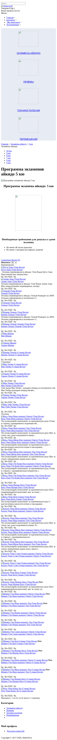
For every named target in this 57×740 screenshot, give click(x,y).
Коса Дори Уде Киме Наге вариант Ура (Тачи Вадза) (24, 478)
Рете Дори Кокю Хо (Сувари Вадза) (17, 691)
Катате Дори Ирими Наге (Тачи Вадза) (18, 584)
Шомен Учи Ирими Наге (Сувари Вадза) (19, 681)
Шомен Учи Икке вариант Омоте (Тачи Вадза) (22, 596)
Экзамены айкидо (18, 144)
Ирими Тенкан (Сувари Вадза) (15, 355)
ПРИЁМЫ (28, 81)
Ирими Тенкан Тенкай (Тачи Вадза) (17, 326)
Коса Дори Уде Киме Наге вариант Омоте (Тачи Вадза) (26, 466)
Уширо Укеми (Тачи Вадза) (13, 397)
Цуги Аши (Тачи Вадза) (12, 269)
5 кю (31, 144)
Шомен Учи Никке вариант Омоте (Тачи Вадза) (22, 615)
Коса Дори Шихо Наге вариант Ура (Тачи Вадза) (23, 454)
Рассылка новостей (15, 731)
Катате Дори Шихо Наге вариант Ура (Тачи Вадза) (24, 544)
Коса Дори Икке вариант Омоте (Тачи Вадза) (21, 419)
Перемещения (12, 715)
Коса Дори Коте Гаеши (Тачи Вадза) (17, 499)
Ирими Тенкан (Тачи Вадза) (13, 314)
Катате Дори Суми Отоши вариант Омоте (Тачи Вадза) (26, 556)
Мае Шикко (6, 336)
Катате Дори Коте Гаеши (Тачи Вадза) (18, 575)
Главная (4, 144)
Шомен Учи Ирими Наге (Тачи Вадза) (18, 653)
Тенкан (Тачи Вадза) (10, 305)
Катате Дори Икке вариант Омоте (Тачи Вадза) (22, 511)
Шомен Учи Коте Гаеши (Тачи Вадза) (18, 643)
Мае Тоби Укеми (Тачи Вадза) (14, 407)
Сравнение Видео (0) (10, 260)
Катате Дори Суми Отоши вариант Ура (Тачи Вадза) (25, 565)
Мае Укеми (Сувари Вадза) (13, 367)
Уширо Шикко (7, 345)
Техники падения (14, 713)
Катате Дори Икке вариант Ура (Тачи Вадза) (21, 520)
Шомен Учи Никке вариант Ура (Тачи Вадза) (21, 625)
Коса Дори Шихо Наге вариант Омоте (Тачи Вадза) (24, 442)
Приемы (10, 710)
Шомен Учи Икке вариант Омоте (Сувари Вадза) (23, 662)
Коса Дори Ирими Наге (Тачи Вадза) (17, 487)
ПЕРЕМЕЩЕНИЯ (28, 139)
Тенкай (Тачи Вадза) (10, 293)
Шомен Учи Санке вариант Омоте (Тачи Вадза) (22, 634)
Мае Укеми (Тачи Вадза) (12, 385)
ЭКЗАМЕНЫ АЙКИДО (28, 53)
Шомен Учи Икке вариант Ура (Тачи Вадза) (21, 606)
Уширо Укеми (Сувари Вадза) (14, 376)
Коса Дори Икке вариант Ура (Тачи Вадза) (20, 430)
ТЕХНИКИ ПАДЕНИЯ (28, 110)
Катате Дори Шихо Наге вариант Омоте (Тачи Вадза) (25, 532)
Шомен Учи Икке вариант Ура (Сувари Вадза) (22, 672)
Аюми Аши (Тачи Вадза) (12, 281)
